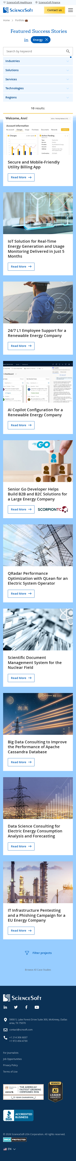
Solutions (12, 70)
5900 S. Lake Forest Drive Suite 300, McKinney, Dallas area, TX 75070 (38, 1021)
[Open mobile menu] (70, 10)
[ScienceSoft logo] (18, 10)
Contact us (54, 10)
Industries (12, 61)
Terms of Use (10, 1071)
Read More (18, 177)
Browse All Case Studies (38, 969)
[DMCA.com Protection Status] (15, 1141)
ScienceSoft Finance (49, 2)
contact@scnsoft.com (21, 1029)
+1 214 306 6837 (18, 1037)
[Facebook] (26, 1006)
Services (11, 79)
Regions (11, 97)
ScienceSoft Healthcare (19, 2)
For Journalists (11, 1052)
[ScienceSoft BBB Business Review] (18, 1115)
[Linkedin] (5, 1006)
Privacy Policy (10, 1065)
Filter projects (42, 953)
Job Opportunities (12, 1058)
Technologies (14, 88)
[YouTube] (37, 1006)
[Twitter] (16, 1006)
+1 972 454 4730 (18, 1040)
